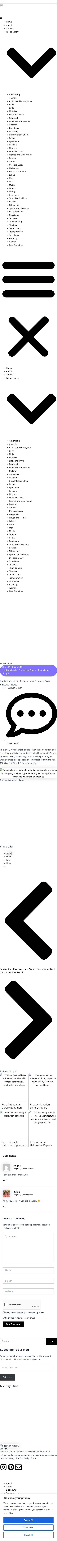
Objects (12, 188)
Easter (12, 138)
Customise (28, 1527)
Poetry (12, 191)
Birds (11, 108)
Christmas (14, 128)
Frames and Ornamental (20, 155)
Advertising (14, 94)
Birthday (13, 111)
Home (9, 22)
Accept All (28, 1520)
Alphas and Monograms (20, 101)
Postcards (14, 195)
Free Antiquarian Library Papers (40, 1106)
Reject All (28, 1535)
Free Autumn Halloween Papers (41, 1143)
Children (13, 125)
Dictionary (14, 131)
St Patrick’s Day (16, 211)
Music (12, 185)
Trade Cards (15, 228)
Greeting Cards (16, 165)
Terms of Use (12, 1493)
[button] (1, 18)
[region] (28, 1517)
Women (12, 241)
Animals (13, 98)
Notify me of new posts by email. (20, 1318)
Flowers (13, 148)
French (12, 158)
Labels (12, 175)
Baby (11, 104)
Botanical (13, 118)
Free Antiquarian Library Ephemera (12, 1106)
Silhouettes (14, 205)
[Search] (51, 1341)
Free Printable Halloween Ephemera (14, 1143)
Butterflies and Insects (19, 121)
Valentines (14, 235)
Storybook (14, 215)
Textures (13, 218)
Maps (11, 178)
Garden (12, 161)
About (9, 25)
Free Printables (16, 245)
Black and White (16, 114)
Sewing (12, 201)
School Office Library (19, 198)
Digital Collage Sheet (18, 135)
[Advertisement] (28, 629)
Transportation (16, 231)
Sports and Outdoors (19, 208)
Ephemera (14, 141)
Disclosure (11, 1490)
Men (11, 181)
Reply (5, 1180)
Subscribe (7, 1377)
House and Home (17, 171)
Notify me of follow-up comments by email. (24, 1312)
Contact (10, 28)
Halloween (14, 168)
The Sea (13, 225)
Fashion (13, 145)
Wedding (13, 238)
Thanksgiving (15, 221)
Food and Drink (16, 151)
